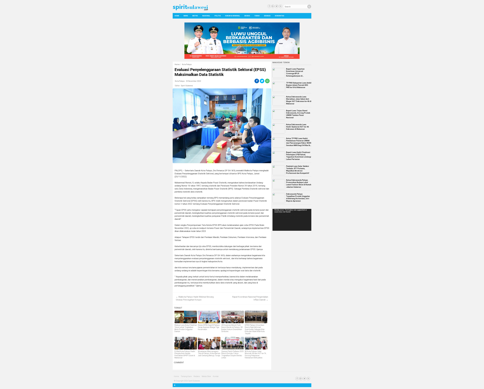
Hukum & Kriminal (232, 16)
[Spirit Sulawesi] (190, 10)
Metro (195, 16)
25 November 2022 (193, 81)
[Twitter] (276, 6)
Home (177, 16)
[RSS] (280, 6)
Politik (218, 16)
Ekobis (247, 16)
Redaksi (197, 376)
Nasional (206, 16)
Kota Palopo (187, 64)
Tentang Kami (186, 376)
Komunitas (279, 16)
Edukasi (267, 16)
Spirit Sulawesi (187, 86)
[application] (292, 220)
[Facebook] (269, 6)
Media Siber (206, 376)
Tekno (257, 16)
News (186, 16)
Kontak (216, 376)
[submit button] (309, 6)
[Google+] (273, 6)
